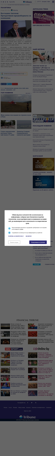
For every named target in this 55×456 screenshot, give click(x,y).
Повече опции (14, 242)
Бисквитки (28, 236)
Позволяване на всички (38, 242)
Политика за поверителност (16, 236)
